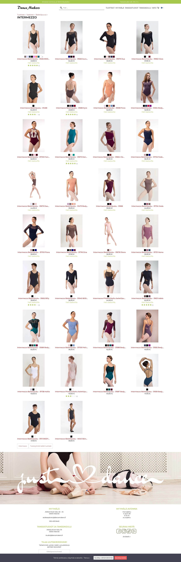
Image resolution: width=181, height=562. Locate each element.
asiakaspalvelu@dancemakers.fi (54, 517)
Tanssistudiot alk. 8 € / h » (129, 2)
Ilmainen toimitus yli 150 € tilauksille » (56, 2)
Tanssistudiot (131, 8)
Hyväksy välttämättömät (103, 558)
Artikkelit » (127, 537)
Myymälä (119, 8)
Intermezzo (23, 446)
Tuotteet (110, 8)
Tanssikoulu (145, 8)
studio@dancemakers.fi (54, 535)
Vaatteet (31, 15)
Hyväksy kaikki (120, 558)
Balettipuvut (42, 15)
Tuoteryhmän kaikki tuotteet (40, 446)
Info (154, 8)
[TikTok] (129, 531)
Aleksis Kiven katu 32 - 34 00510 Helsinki (54, 511)
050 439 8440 (54, 521)
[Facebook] (118, 531)
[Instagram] (124, 531)
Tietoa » (87, 558)
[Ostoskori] (158, 8)
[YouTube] (134, 531)
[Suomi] (162, 8)
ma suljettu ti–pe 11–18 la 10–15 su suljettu (126, 513)
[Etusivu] (29, 9)
